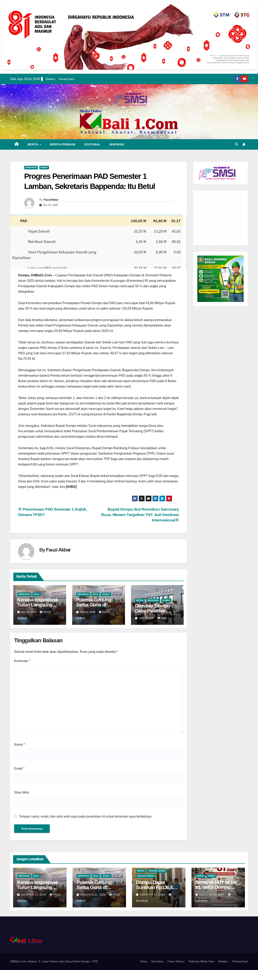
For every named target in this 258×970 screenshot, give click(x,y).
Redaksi (50, 79)
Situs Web (21, 792)
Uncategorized (146, 876)
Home (143, 961)
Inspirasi (116, 144)
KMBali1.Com (18, 961)
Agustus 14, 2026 (212, 894)
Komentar (22, 661)
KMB (164, 618)
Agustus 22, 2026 (34, 894)
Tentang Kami (66, 79)
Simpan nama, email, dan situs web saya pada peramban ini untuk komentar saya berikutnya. (85, 816)
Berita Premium (62, 144)
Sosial (106, 594)
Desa (36, 594)
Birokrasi (31, 167)
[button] (236, 144)
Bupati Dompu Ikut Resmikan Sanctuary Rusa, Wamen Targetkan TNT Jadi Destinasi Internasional (140, 514)
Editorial (92, 144)
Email (19, 768)
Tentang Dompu (157, 871)
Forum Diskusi (175, 961)
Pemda (44, 167)
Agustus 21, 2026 (153, 894)
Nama (19, 744)
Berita (33, 144)
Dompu (166, 600)
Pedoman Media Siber (201, 961)
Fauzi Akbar (51, 199)
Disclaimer (157, 961)
